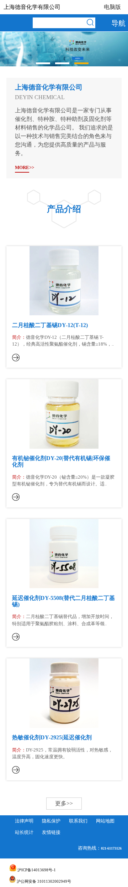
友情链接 (51, 832)
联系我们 (78, 821)
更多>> (64, 803)
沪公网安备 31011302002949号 (43, 881)
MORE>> (22, 167)
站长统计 (24, 832)
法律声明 (24, 821)
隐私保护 (51, 821)
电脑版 (112, 7)
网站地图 (105, 821)
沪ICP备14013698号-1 (36, 870)
